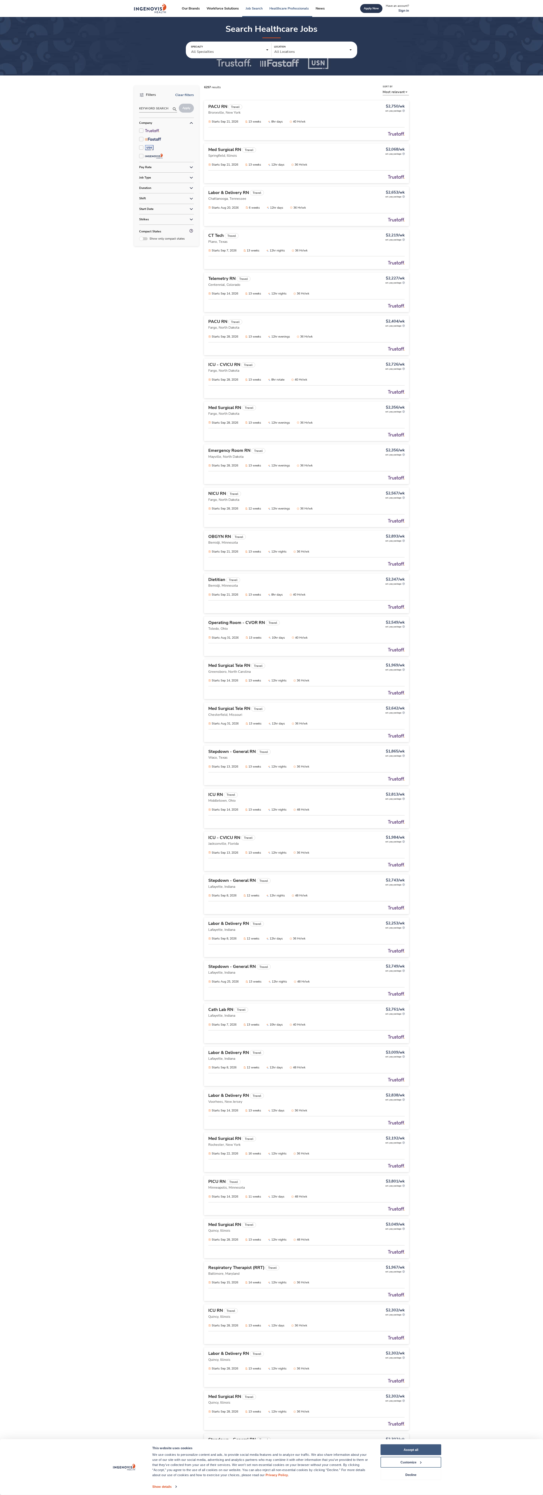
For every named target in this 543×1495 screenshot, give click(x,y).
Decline (410, 1474)
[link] (150, 8)
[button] (229, 50)
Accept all (411, 1450)
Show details (162, 1486)
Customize (408, 1462)
